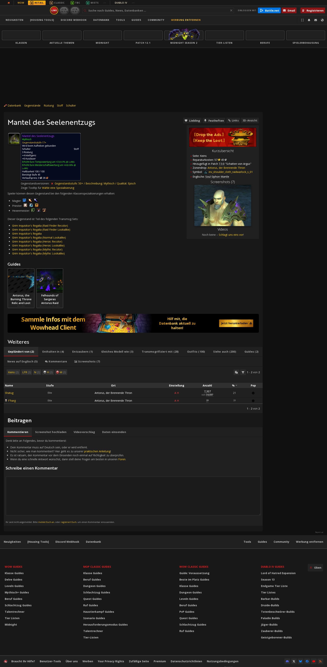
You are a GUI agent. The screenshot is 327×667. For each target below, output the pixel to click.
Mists (95, 2)
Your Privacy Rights (111, 661)
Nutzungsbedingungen (222, 661)
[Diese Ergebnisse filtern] (243, 372)
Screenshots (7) (223, 182)
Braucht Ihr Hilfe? (23, 661)
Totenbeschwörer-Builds (278, 611)
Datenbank (101, 20)
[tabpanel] (133, 390)
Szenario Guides (94, 618)
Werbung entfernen (186, 20)
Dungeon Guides (94, 586)
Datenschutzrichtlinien (186, 661)
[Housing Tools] (38, 541)
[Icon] (14, 139)
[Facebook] (307, 661)
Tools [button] (120, 20)
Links (235, 120)
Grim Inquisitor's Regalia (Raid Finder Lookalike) (41, 229)
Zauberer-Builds (272, 631)
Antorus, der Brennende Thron (113, 393)
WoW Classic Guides (193, 566)
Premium (160, 661)
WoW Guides (13, 566)
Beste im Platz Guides (194, 579)
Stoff (60, 105)
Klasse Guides (14, 573)
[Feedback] (315, 20)
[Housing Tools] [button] (42, 20)
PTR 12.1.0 (64, 10)
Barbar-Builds (270, 599)
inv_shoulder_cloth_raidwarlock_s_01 (230, 172)
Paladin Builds (270, 618)
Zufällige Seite (139, 661)
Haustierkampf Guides (98, 611)
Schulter (71, 105)
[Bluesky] (300, 661)
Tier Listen (12, 618)
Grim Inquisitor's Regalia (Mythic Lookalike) (38, 253)
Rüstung (49, 105)
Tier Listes (268, 592)
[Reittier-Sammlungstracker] (133, 323)
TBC (77, 2)
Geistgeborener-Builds (276, 637)
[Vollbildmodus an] (302, 20)
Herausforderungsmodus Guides (105, 624)
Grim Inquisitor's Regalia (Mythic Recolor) (37, 249)
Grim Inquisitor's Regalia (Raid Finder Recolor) (40, 225)
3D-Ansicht (250, 120)
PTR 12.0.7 (74, 10)
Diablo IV (125, 2)
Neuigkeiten (14, 20)
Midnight (11, 624)
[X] (294, 661)
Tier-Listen (90, 637)
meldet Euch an (46, 522)
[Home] (25, 10)
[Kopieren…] (236, 372)
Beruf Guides (13, 599)
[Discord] (287, 661)
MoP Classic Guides (97, 566)
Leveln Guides (14, 586)
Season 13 (268, 579)
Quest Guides (92, 599)
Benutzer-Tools (50, 661)
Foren (121, 459)
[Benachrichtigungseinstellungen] (309, 20)
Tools (247, 541)
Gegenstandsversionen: (35, 183)
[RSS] (320, 661)
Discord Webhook (74, 20)
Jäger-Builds (269, 624)
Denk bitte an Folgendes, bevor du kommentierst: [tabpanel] (66, 481)
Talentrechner (14, 611)
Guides (136, 20)
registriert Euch (68, 522)
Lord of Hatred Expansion (278, 573)
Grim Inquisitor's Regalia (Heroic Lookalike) (38, 245)
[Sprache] (322, 20)
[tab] (21, 351)
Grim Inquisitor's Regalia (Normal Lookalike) (39, 237)
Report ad (319, 532)
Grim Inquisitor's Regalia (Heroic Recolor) (37, 241)
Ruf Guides (90, 605)
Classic (59, 2)
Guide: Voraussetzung (194, 573)
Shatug (9, 393)
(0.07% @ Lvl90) (66, 161)
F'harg (12, 400)
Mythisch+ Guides (17, 592)
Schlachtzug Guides (18, 605)
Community (156, 20)
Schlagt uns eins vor (231, 234)
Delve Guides (13, 579)
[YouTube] (314, 661)
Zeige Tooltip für (31, 188)
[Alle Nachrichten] (9, 3)
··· (104, 2)
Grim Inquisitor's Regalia (27, 233)
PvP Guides (186, 611)
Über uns (72, 661)
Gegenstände (32, 105)
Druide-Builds (270, 605)
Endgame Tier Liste (274, 586)
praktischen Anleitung (97, 451)
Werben (88, 661)
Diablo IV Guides (272, 566)
